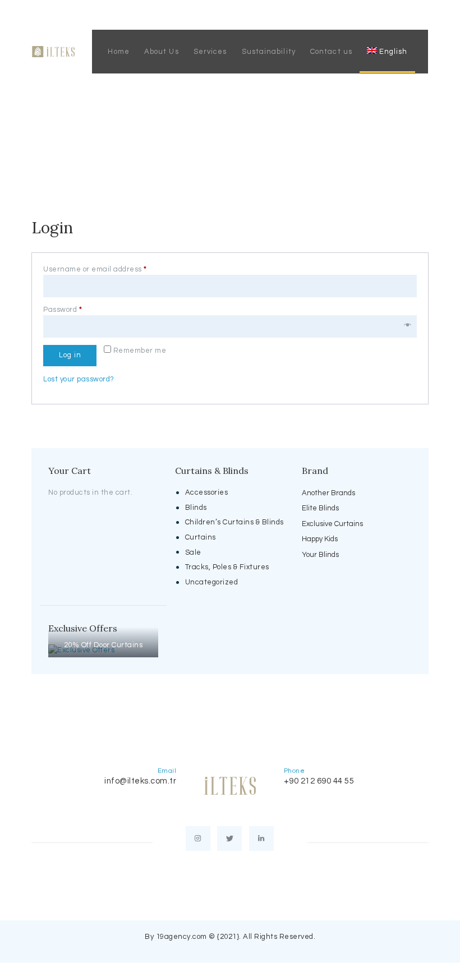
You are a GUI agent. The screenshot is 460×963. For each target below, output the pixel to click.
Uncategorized (211, 582)
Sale (193, 552)
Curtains (200, 537)
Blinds (196, 508)
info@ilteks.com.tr (140, 781)
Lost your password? (78, 379)
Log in (70, 355)
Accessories (206, 492)
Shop (217, 131)
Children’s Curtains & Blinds (234, 522)
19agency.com (181, 937)
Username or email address (111, 269)
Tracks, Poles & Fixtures (227, 567)
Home (183, 131)
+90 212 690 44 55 (319, 781)
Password (79, 310)
